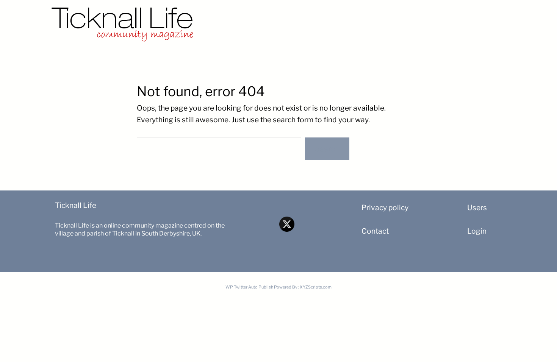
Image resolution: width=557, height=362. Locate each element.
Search (327, 148)
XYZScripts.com (316, 287)
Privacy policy (384, 207)
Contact (375, 231)
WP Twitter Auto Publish (249, 287)
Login (477, 231)
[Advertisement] (373, 21)
